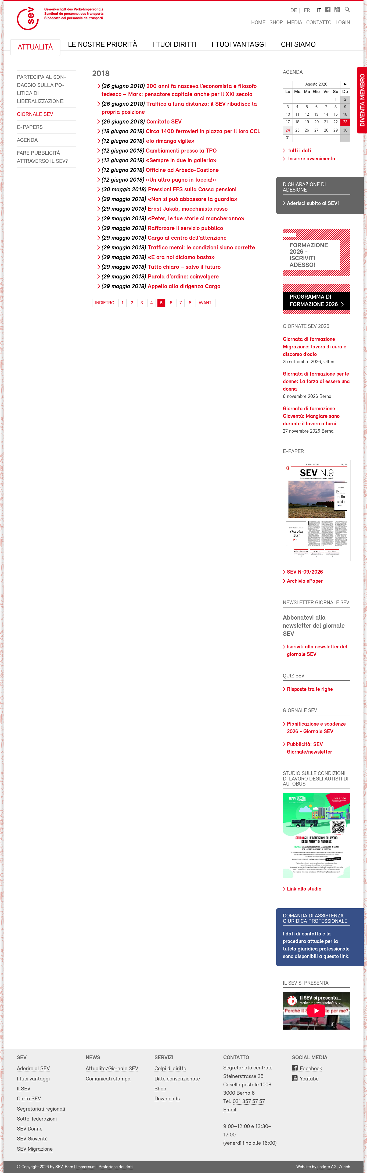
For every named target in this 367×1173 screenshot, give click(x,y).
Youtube (309, 1079)
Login (343, 23)
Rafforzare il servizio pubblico (162, 228)
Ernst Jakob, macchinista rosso (165, 209)
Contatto (319, 23)
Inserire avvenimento (311, 159)
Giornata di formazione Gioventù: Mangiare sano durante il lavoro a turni (311, 416)
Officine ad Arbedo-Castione (160, 170)
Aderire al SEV (33, 1069)
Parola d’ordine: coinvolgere (160, 277)
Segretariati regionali (41, 1109)
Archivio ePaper (305, 581)
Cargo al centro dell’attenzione (164, 238)
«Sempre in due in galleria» (159, 161)
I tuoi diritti (174, 45)
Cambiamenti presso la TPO (159, 151)
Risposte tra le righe (310, 689)
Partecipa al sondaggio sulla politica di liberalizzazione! (42, 89)
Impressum (85, 1167)
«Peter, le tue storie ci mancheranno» (173, 219)
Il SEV (23, 1089)
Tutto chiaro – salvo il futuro (161, 267)
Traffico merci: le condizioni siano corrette (178, 248)
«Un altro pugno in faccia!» (159, 180)
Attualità (35, 47)
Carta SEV (29, 1099)
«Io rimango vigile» (148, 141)
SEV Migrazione (35, 1149)
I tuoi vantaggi (239, 45)
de (293, 10)
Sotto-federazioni (37, 1119)
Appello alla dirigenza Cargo (161, 287)
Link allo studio (304, 889)
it (319, 10)
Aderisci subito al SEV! (313, 203)
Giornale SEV (35, 114)
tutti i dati (299, 151)
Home (258, 23)
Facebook (311, 1069)
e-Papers (30, 127)
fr (307, 10)
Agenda (27, 140)
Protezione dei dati (116, 1167)
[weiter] (345, 84)
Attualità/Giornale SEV (112, 1069)
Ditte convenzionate (177, 1079)
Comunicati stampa (108, 1079)
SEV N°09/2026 (305, 572)
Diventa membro (363, 100)
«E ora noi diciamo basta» (158, 258)
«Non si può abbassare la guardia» (170, 199)
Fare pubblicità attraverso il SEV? (42, 157)
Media (294, 23)
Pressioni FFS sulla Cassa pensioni (169, 190)
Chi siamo (298, 45)
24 (288, 131)
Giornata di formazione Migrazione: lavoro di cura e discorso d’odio (314, 347)
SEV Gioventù (32, 1139)
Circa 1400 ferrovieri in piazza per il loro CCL (181, 132)
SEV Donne (29, 1129)
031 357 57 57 (249, 1101)
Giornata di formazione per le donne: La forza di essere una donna (316, 382)
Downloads (167, 1099)
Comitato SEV (142, 122)
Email (229, 1110)
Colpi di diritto (170, 1069)
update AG (327, 1167)
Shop (276, 23)
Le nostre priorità (102, 45)
